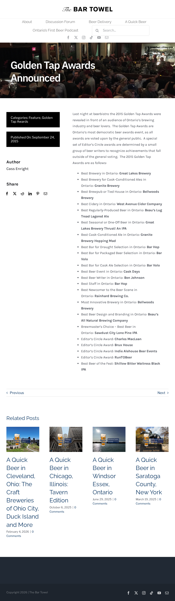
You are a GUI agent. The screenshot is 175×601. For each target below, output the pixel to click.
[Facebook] (7, 194)
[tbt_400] (87, 8)
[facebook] (68, 37)
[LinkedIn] (30, 194)
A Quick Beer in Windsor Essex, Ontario (104, 476)
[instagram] (83, 37)
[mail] (106, 37)
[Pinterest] (38, 194)
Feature (35, 118)
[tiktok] (91, 37)
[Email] (45, 194)
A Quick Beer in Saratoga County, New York (149, 476)
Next (161, 393)
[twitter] (76, 37)
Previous (17, 393)
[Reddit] (22, 194)
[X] (15, 194)
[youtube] (99, 37)
